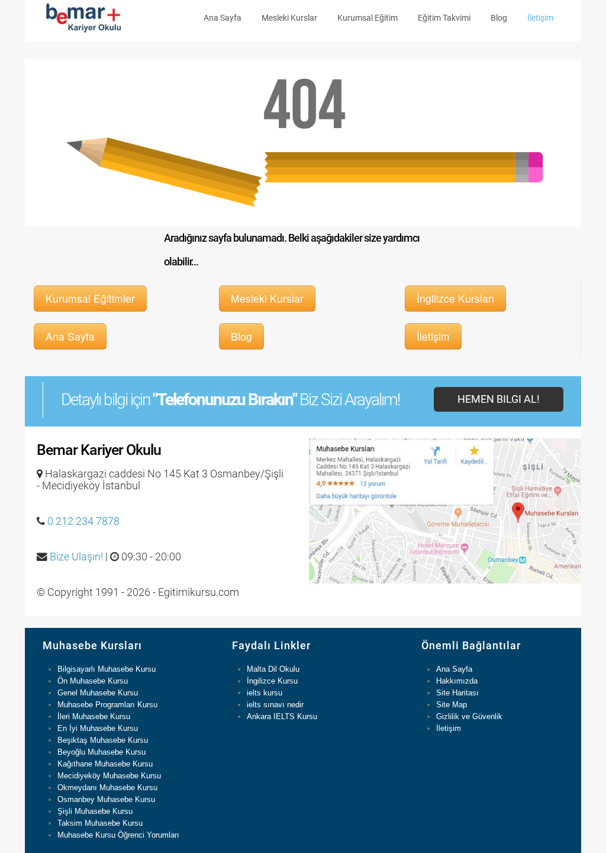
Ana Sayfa (222, 18)
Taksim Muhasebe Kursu (100, 823)
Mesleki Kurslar (289, 18)
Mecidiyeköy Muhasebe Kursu (109, 775)
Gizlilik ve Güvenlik (469, 716)
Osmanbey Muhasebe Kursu (106, 799)
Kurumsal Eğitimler (90, 298)
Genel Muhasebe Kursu (97, 692)
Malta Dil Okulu (273, 669)
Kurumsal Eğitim (367, 18)
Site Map (451, 704)
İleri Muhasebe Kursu (93, 716)
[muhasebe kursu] (82, 16)
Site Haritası (457, 692)
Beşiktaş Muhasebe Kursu (102, 740)
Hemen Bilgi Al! (498, 399)
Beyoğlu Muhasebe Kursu (101, 752)
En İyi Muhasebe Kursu (97, 728)
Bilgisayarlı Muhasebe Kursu (106, 669)
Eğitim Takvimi (444, 18)
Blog (499, 18)
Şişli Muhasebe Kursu (95, 811)
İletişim (540, 18)
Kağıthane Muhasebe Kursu (105, 763)
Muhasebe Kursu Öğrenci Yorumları (118, 834)
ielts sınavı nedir (275, 704)
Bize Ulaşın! (76, 557)
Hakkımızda (457, 680)
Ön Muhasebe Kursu (92, 680)
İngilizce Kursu (272, 680)
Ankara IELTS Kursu (282, 716)
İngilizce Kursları (455, 298)
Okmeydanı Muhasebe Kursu (107, 787)
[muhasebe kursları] (445, 510)
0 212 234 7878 (83, 521)
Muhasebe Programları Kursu (107, 704)
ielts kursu (264, 692)
